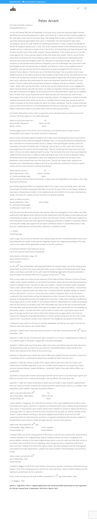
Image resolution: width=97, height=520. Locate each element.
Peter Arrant (48, 20)
